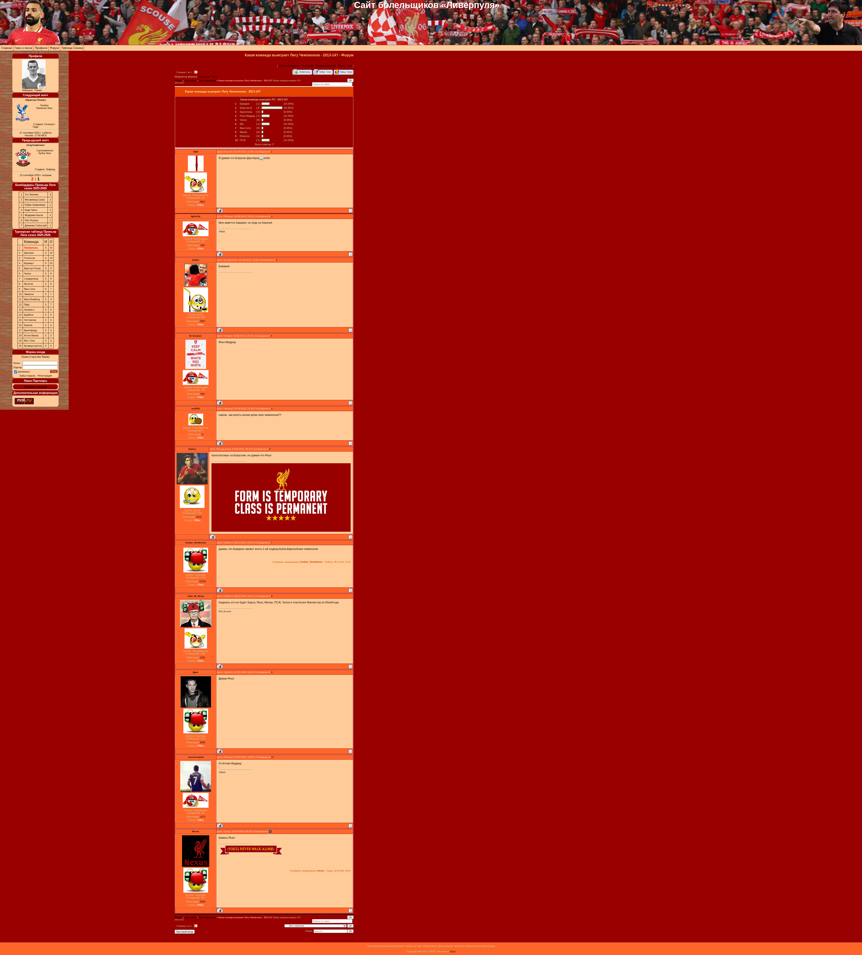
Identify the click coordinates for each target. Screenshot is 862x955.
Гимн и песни (23, 48)
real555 (195, 408)
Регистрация (44, 375)
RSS (349, 65)
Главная (6, 48)
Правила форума (326, 65)
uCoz (453, 951)
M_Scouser (195, 336)
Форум (54, 48)
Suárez (192, 449)
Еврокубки (190, 80)
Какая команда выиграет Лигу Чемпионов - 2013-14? (245, 80)
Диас (195, 672)
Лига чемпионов (207, 80)
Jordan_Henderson (195, 542)
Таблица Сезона (72, 48)
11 (270, 831)
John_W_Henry (195, 596)
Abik (195, 151)
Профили (41, 48)
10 (272, 757)
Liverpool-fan (204, 77)
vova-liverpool (196, 757)
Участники (308, 65)
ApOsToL (196, 216)
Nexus (195, 831)
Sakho (195, 260)
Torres (215, 77)
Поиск (341, 65)
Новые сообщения (289, 65)
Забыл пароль (27, 375)
